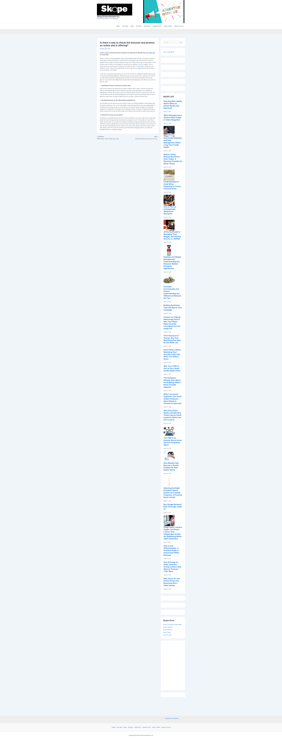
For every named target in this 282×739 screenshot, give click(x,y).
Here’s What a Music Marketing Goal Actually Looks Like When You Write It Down (172, 354)
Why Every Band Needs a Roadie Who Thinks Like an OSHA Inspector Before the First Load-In (172, 415)
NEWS (125, 727)
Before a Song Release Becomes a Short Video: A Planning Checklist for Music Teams (173, 159)
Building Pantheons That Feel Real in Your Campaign (173, 307)
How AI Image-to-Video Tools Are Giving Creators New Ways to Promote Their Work (172, 566)
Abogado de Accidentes (171, 718)
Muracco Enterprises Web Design (172, 624)
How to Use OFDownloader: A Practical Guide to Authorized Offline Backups (171, 550)
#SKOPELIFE (137, 727)
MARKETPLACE (146, 727)
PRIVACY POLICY (166, 727)
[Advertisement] (174, 665)
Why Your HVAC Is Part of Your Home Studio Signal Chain (172, 368)
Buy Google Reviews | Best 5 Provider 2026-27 (173, 506)
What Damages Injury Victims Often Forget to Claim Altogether (173, 117)
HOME (113, 727)
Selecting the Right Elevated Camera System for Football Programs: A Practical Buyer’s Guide (173, 492)
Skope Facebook (168, 627)
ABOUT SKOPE (156, 727)
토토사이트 (141, 68)
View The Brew (167, 635)
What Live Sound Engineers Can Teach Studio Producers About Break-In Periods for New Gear (173, 398)
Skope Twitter (167, 632)
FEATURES (119, 727)
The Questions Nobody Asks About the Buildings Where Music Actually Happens (172, 382)
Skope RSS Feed (167, 629)
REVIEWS (130, 727)
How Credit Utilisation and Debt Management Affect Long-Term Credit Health (173, 142)
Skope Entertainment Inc (108, 16)
